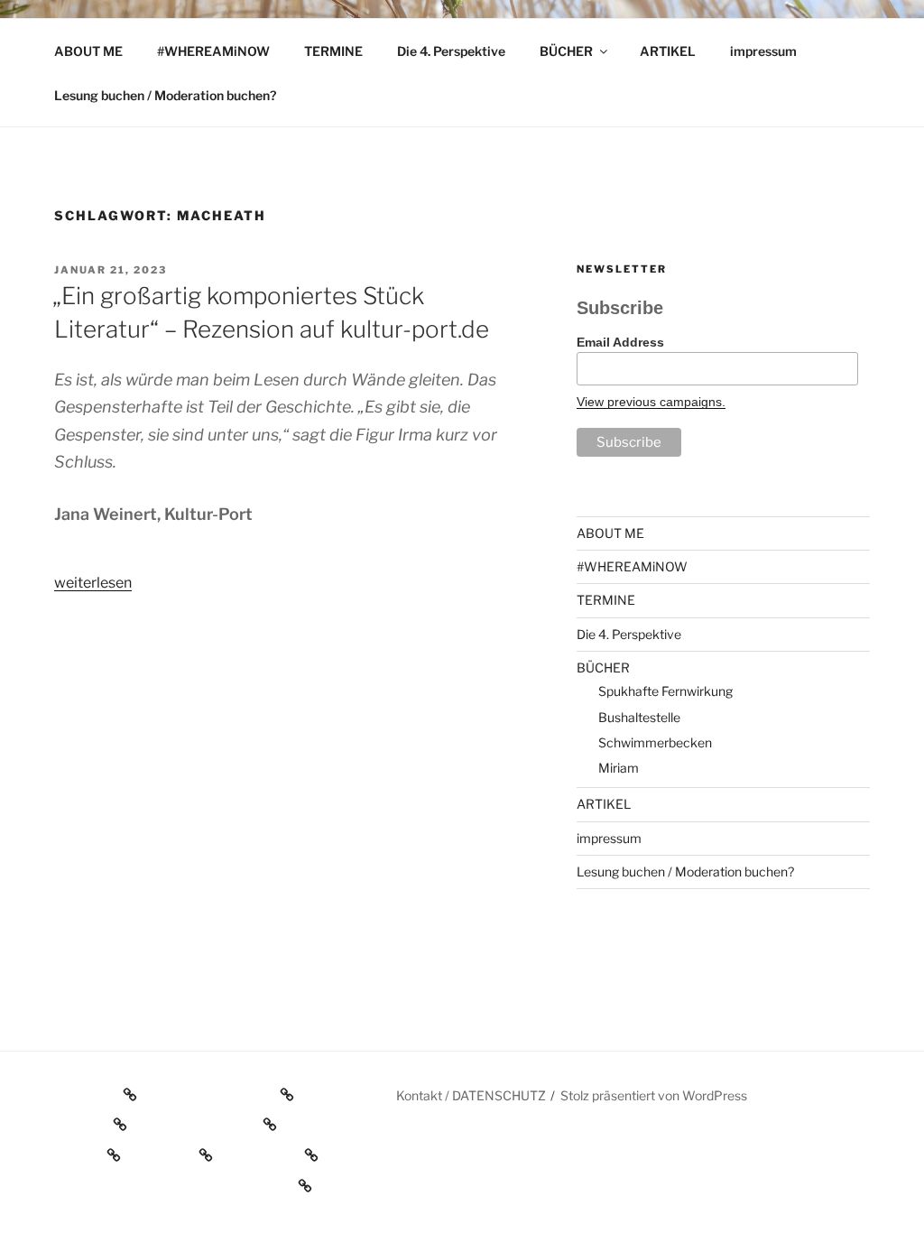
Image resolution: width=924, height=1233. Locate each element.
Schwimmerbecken (655, 742)
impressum (763, 51)
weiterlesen (93, 582)
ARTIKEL (668, 51)
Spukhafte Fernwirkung (665, 691)
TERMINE (333, 51)
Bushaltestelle (639, 717)
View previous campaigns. (651, 401)
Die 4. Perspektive (451, 51)
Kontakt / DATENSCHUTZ (471, 1095)
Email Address (620, 342)
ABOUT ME (88, 51)
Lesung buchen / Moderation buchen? (165, 95)
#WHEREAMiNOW (213, 51)
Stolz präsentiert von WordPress (653, 1095)
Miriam (618, 767)
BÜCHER (566, 51)
